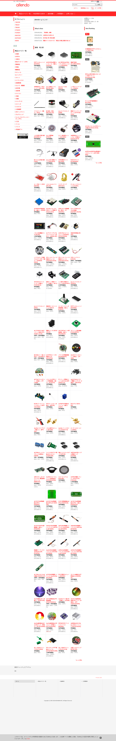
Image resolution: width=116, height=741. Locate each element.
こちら (28, 738)
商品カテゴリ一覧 (42, 681)
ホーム (17, 681)
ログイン (76, 8)
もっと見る (79, 660)
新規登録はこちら (85, 8)
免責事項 (62, 681)
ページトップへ (99, 677)
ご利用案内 (85, 681)
